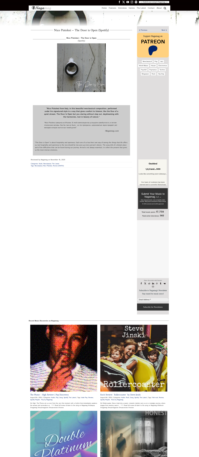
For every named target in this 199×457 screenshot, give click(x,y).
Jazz (161, 61)
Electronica (162, 65)
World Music (143, 65)
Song (61, 398)
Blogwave (145, 74)
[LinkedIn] (153, 283)
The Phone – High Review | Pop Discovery (49, 394)
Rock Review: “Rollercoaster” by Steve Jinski (120, 394)
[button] (165, 8)
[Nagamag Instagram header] (133, 2)
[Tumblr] (161, 283)
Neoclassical (47, 164)
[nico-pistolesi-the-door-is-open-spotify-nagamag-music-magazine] (81, 44)
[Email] (153, 286)
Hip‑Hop (161, 74)
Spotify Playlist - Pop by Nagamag (41, 400)
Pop (156, 61)
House (153, 65)
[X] (145, 283)
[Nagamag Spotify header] (137, 2)
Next (163, 30)
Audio (40, 164)
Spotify (66, 398)
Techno (162, 70)
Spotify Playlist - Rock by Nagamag (111, 400)
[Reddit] (149, 283)
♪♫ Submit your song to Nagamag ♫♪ (154, 2)
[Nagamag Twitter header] (124, 2)
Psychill (144, 70)
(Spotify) (81, 39)
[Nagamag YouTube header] (128, 2)
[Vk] (165, 283)
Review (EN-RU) (58, 166)
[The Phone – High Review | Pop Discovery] (63, 358)
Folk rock (155, 398)
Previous (144, 30)
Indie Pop (84, 398)
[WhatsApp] (157, 283)
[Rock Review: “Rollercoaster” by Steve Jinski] (133, 358)
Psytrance (153, 70)
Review (90, 398)
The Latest (55, 164)
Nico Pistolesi (47, 166)
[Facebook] (141, 283)
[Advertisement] (152, 88)
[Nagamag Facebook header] (120, 2)
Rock (153, 74)
